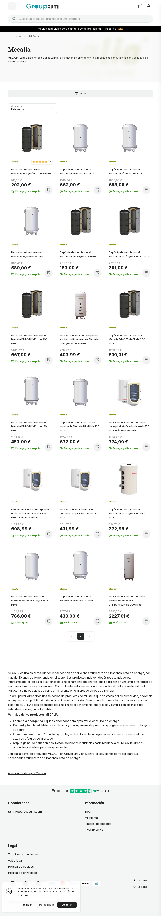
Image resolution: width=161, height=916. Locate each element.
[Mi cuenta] (149, 6)
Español (142, 886)
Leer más (22, 895)
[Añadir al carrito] (48, 189)
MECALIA (34, 36)
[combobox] (80, 19)
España (142, 880)
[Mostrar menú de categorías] (12, 6)
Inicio (11, 36)
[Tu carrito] (140, 6)
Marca (21, 36)
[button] (42, 161)
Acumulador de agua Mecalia (27, 773)
